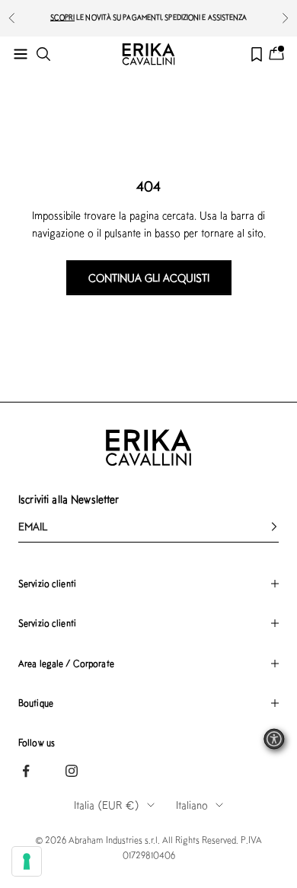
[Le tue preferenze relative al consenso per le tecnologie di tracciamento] (26, 861)
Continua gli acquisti (148, 278)
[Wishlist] (256, 54)
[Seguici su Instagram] (71, 770)
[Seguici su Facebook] (26, 770)
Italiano (192, 805)
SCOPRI (62, 17)
